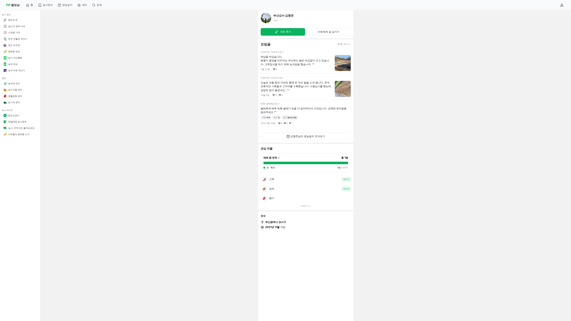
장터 (84, 4)
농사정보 (48, 4)
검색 (99, 4)
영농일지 (67, 4)
